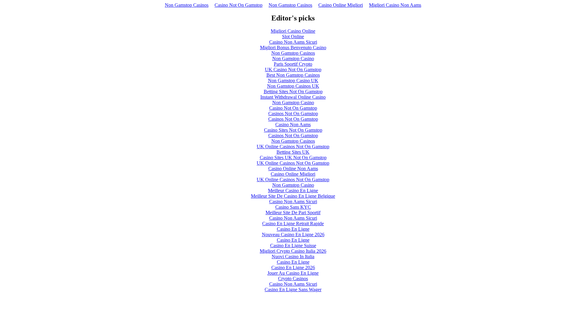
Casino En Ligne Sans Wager (293, 289)
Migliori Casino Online (293, 31)
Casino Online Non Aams (293, 168)
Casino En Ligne (293, 229)
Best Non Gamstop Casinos (293, 75)
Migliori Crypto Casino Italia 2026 (293, 251)
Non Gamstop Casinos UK (293, 86)
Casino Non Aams (293, 124)
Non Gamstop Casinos (186, 5)
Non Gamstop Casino (293, 58)
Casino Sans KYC (293, 207)
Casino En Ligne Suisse (293, 245)
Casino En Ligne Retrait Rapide (293, 223)
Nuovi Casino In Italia (293, 256)
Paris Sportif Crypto (293, 64)
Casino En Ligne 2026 (293, 267)
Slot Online (293, 36)
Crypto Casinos (293, 278)
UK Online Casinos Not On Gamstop (293, 146)
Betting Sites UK (293, 152)
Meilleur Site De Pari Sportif (293, 212)
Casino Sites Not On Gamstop (293, 130)
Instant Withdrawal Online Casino (293, 97)
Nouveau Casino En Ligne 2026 (293, 234)
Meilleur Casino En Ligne (293, 190)
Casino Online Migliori (340, 5)
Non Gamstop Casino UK (293, 80)
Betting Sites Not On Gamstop (293, 91)
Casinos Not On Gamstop (293, 113)
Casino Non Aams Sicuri (293, 42)
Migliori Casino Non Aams (395, 5)
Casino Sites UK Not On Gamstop (293, 157)
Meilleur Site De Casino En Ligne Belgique (293, 196)
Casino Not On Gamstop (238, 5)
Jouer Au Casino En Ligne (293, 273)
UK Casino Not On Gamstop (293, 69)
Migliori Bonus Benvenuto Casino (293, 47)
